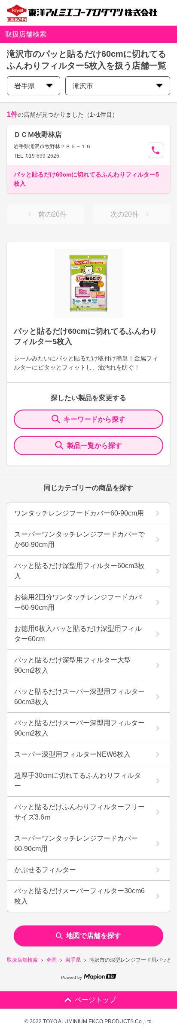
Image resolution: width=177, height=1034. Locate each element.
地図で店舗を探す (93, 935)
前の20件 (52, 214)
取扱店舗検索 (22, 960)
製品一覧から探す (94, 445)
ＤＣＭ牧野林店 (38, 134)
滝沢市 (83, 86)
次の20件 (124, 214)
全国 (51, 960)
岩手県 (73, 960)
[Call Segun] (155, 150)
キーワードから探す (94, 419)
